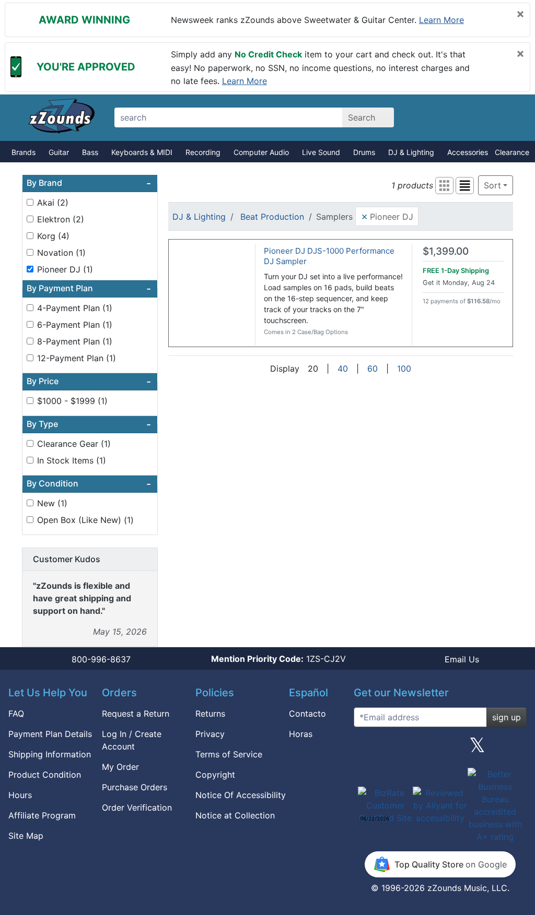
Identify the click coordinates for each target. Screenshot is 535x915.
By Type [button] (89, 424)
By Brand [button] (89, 183)
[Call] (506, 118)
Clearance (512, 152)
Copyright (215, 774)
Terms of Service (228, 754)
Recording (202, 152)
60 (372, 368)
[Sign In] (470, 117)
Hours (20, 795)
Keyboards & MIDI (141, 152)
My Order (120, 767)
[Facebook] (403, 749)
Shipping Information (49, 754)
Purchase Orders (134, 787)
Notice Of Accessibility (240, 795)
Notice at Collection (235, 815)
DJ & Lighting (411, 152)
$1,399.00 (446, 251)
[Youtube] (514, 749)
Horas (300, 734)
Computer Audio (261, 152)
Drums (364, 152)
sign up (506, 717)
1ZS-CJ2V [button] (278, 658)
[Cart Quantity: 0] (433, 117)
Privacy (210, 734)
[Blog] (366, 749)
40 (343, 368)
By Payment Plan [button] (89, 288)
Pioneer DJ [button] (387, 216)
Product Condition (44, 774)
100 (404, 368)
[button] (444, 185)
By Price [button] (89, 381)
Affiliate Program (42, 815)
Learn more (441, 20)
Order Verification (137, 807)
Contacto (307, 713)
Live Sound (321, 152)
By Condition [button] (89, 484)
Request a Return (135, 713)
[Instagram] (440, 749)
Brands (23, 152)
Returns (210, 713)
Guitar (59, 152)
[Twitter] (477, 749)
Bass (90, 152)
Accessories (467, 152)
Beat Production (272, 216)
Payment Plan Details (50, 734)
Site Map (25, 835)
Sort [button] (492, 185)
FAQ (16, 713)
